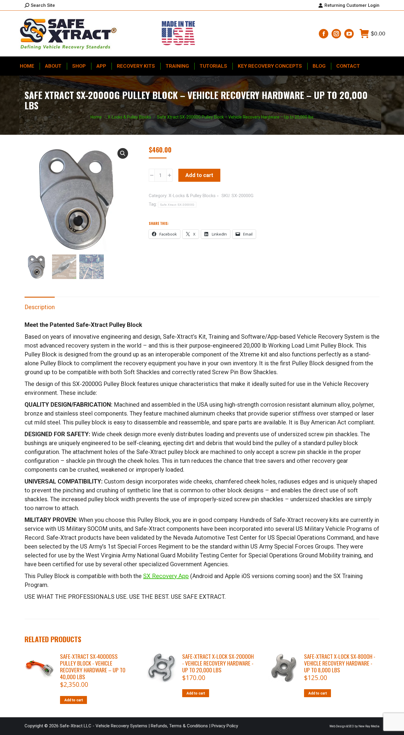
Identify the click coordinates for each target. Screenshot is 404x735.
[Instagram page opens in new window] (336, 33)
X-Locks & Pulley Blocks (192, 195)
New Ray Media (368, 726)
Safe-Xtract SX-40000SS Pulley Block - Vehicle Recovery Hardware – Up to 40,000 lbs (92, 666)
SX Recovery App (166, 576)
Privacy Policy (224, 725)
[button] (122, 153)
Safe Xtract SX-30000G (177, 204)
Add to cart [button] (73, 700)
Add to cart (199, 175)
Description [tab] (40, 307)
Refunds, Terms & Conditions (179, 725)
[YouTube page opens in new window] (349, 33)
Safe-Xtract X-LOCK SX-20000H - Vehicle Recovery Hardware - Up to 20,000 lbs (218, 663)
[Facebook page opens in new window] (323, 33)
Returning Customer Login (351, 5)
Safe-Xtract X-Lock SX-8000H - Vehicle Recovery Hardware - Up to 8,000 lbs (339, 663)
